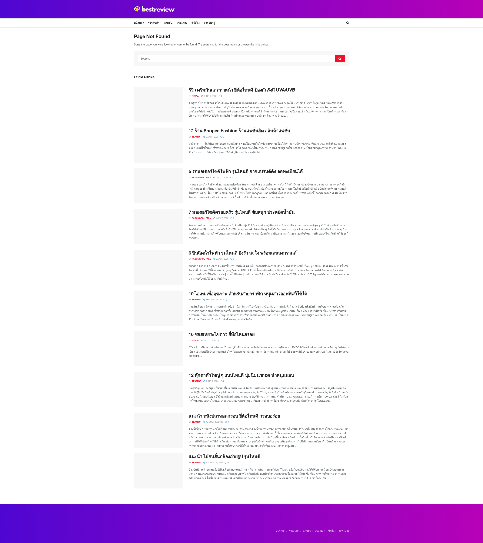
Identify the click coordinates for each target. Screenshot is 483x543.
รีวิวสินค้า (153, 23)
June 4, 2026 (209, 95)
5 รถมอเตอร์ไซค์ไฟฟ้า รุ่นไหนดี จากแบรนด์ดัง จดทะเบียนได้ (246, 171)
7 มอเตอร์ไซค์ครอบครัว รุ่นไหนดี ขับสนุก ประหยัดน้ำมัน (241, 212)
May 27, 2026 (211, 136)
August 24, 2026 (214, 462)
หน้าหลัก (139, 23)
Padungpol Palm (201, 177)
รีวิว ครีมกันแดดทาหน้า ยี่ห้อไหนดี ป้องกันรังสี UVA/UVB (242, 89)
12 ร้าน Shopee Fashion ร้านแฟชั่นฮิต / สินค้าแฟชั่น (239, 130)
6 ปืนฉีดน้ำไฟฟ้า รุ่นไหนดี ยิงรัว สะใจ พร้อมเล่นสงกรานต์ (242, 252)
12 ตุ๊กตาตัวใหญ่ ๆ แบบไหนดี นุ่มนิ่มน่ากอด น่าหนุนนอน (241, 375)
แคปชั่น (168, 23)
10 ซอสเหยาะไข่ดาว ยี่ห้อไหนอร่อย (222, 334)
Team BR (196, 136)
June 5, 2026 (211, 380)
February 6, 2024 (214, 299)
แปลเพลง (182, 23)
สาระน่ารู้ (209, 23)
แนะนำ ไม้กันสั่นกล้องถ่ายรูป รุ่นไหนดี (224, 456)
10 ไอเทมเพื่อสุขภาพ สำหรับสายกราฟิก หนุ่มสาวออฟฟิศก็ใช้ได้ (248, 293)
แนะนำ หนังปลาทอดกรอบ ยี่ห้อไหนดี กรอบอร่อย (234, 415)
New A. (195, 96)
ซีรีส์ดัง (196, 23)
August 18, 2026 (214, 421)
